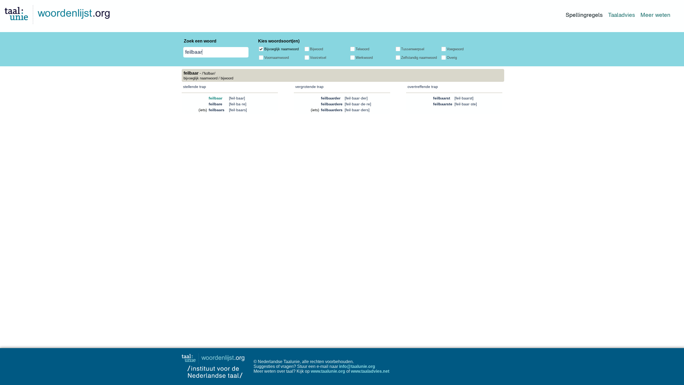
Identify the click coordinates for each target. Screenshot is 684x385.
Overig (452, 58)
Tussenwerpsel (412, 49)
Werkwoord (364, 58)
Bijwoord (316, 49)
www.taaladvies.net (370, 371)
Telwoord (362, 49)
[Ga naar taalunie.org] (214, 357)
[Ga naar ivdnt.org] (215, 382)
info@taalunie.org (357, 366)
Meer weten (655, 15)
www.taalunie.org (328, 371)
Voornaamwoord (276, 58)
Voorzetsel (318, 58)
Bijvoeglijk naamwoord (281, 49)
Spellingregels (584, 15)
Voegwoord (455, 49)
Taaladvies (621, 15)
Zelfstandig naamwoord (419, 58)
